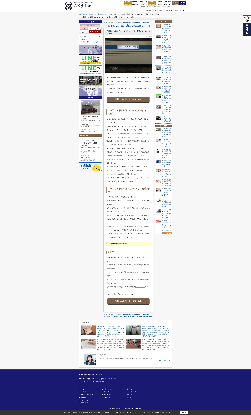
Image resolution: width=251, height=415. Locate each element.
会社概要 (83, 392)
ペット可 (129, 400)
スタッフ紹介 (107, 392)
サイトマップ (84, 400)
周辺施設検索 (107, 394)
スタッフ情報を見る (164, 360)
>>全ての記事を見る (166, 230)
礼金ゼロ (129, 397)
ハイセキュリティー (133, 392)
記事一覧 (107, 26)
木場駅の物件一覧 (122, 243)
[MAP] (82, 153)
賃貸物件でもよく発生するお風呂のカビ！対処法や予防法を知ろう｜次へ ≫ (132, 26)
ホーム (82, 389)
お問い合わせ (139, 287)
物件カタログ (84, 402)
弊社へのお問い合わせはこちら (128, 99)
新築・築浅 (130, 389)
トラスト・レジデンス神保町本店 (117, 279)
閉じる (184, 412)
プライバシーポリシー (87, 394)
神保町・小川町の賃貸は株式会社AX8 (92, 374)
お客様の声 (107, 397)
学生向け (129, 394)
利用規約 (83, 397)
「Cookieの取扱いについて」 (158, 412)
